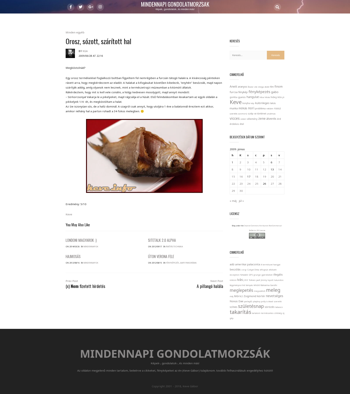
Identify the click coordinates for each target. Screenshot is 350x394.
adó (232, 264)
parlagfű (248, 301)
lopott (270, 280)
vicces (235, 118)
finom (279, 86)
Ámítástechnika (174, 246)
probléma (260, 108)
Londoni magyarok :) (81, 240)
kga (85, 51)
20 (272, 176)
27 (272, 183)
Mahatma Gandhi (268, 285)
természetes (267, 313)
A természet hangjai (270, 264)
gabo (274, 92)
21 (280, 176)
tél (255, 113)
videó (243, 119)
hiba (262, 97)
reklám (269, 108)
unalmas (271, 113)
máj (231, 296)
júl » (241, 201)
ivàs (240, 279)
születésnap (251, 306)
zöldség (278, 313)
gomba (233, 97)
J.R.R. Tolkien (250, 280)
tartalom (256, 313)
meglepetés (241, 290)
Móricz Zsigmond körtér (249, 296)
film (272, 86)
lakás (273, 103)
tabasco (279, 307)
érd (279, 118)
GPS (251, 275)
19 (264, 176)
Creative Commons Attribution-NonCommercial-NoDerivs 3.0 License (263, 228)
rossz (277, 108)
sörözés (270, 307)
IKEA (279, 97)
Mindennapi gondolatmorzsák (175, 4)
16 (241, 176)
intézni (233, 280)
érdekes (234, 124)
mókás (242, 108)
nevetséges (274, 296)
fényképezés (259, 91)
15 (233, 176)
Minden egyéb (75, 32)
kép (252, 103)
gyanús (242, 97)
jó (283, 97)
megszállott (259, 291)
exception (235, 275)
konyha (246, 103)
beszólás (235, 269)
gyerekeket (267, 275)
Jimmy (264, 280)
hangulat (252, 97)
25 (256, 183)
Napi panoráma (188, 262)
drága (261, 86)
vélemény (252, 118)
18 (256, 176)
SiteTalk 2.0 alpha (162, 240)
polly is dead (267, 301)
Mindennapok (90, 246)
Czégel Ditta (253, 269)
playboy (256, 301)
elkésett (273, 269)
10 (248, 169)
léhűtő (257, 285)
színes (233, 307)
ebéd (267, 86)
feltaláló (244, 275)
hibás (267, 97)
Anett (233, 86)
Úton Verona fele (161, 256)
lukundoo (278, 280)
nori (251, 108)
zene (262, 118)
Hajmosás (73, 256)
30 (241, 191)
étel (242, 124)
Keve (69, 214)
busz (250, 86)
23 (241, 183)
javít (258, 280)
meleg (273, 290)
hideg (274, 97)
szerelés (233, 113)
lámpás (249, 285)
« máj (233, 201)
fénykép (243, 92)
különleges (262, 103)
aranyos (242, 86)
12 (264, 169)
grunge (257, 275)
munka (234, 108)
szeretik (278, 301)
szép (250, 113)
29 (233, 191)
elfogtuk (264, 269)
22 (233, 183)
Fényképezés (172, 262)
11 (256, 169)
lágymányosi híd (237, 285)
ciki (255, 86)
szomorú (242, 113)
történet (261, 113)
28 (280, 183)
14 (280, 169)
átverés (271, 118)
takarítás (240, 312)
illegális (278, 274)
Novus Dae (236, 301)
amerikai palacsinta (247, 264)
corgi (243, 269)
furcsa (234, 92)
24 (248, 183)
